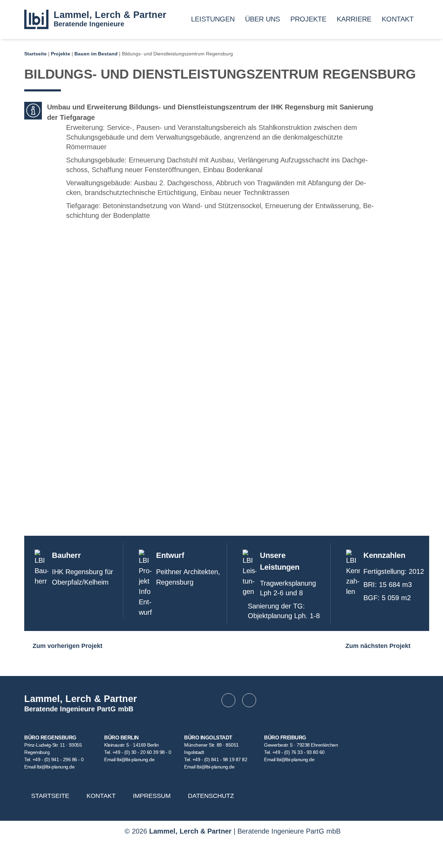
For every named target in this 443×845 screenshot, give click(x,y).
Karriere (354, 19)
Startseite (35, 53)
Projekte (308, 19)
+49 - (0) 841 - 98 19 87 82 (219, 759)
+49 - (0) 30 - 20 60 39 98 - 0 (141, 752)
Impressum (152, 795)
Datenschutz (211, 795)
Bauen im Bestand (96, 53)
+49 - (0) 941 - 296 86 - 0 (58, 759)
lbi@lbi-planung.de (55, 767)
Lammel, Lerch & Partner (110, 15)
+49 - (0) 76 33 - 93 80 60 (298, 752)
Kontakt (398, 19)
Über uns (262, 19)
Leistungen (213, 19)
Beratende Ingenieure (89, 24)
